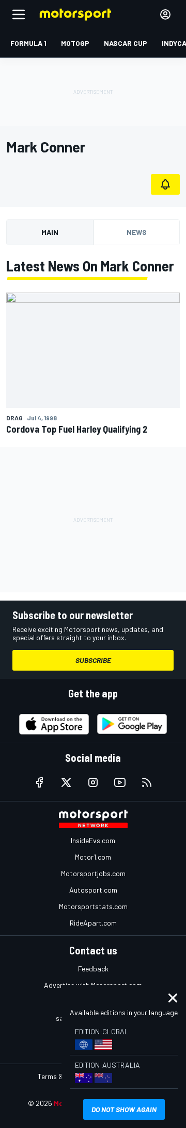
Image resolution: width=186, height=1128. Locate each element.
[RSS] (146, 782)
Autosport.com (93, 889)
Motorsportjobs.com (93, 873)
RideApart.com (93, 922)
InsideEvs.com (93, 840)
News (137, 232)
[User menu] (165, 14)
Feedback (93, 968)
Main (49, 232)
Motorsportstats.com (93, 906)
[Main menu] (18, 14)
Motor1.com (93, 856)
